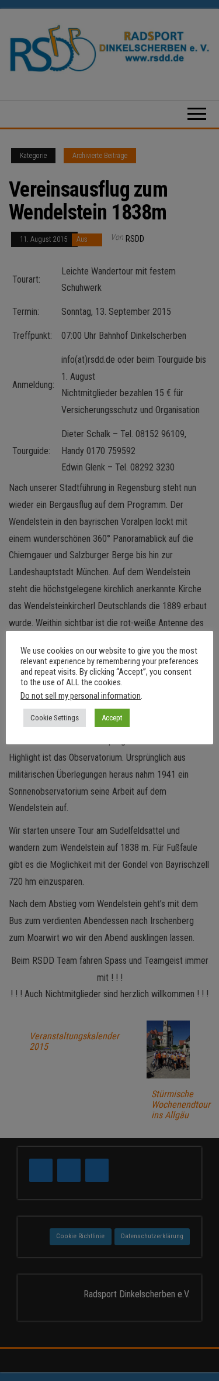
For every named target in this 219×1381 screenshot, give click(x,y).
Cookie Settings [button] (54, 717)
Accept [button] (112, 717)
